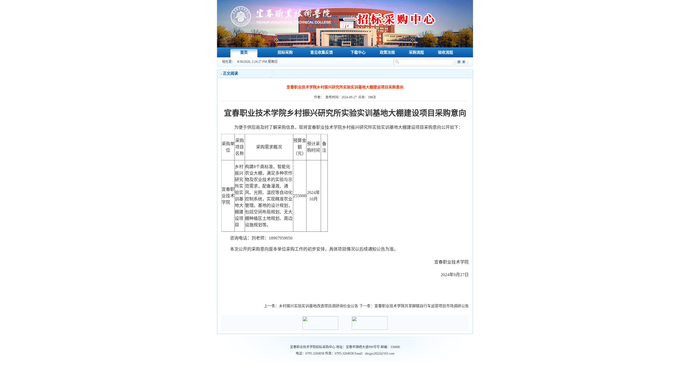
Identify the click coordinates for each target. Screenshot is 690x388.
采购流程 (416, 52)
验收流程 (445, 52)
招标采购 (285, 52)
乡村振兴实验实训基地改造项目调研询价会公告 (318, 306)
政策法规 (387, 52)
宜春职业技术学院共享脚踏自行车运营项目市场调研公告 (421, 306)
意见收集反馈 (321, 52)
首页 (244, 52)
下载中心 (357, 52)
